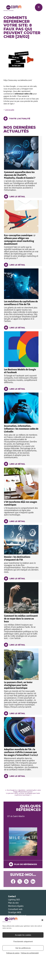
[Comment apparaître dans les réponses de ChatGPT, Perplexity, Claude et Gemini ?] (21, 153)
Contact (12, 896)
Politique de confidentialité (30, 953)
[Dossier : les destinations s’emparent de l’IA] (21, 539)
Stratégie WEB (14, 912)
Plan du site (13, 903)
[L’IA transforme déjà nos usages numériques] (21, 483)
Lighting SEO (14, 900)
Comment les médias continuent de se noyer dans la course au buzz (21, 619)
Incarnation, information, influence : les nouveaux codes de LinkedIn (21, 429)
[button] (42, 920)
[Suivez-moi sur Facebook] (13, 881)
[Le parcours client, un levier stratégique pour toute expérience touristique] (21, 664)
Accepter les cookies (23, 935)
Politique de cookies (13, 953)
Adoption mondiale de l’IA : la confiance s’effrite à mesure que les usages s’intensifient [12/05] (21, 752)
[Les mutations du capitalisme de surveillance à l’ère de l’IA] (21, 283)
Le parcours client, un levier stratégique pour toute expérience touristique (18, 685)
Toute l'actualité (19, 118)
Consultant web (15, 909)
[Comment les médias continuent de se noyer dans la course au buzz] (21, 597)
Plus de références (25, 864)
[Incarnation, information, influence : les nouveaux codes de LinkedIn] (21, 408)
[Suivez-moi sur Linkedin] (33, 881)
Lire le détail (17, 196)
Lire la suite (9, 110)
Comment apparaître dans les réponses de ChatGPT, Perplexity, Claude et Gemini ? (19, 175)
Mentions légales (15, 906)
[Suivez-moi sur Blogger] (26, 881)
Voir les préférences (23, 948)
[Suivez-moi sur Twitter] (20, 881)
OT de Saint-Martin (16, 816)
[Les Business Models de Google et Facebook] (21, 349)
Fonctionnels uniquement (23, 941)
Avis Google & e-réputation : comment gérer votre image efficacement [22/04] (23, 791)
